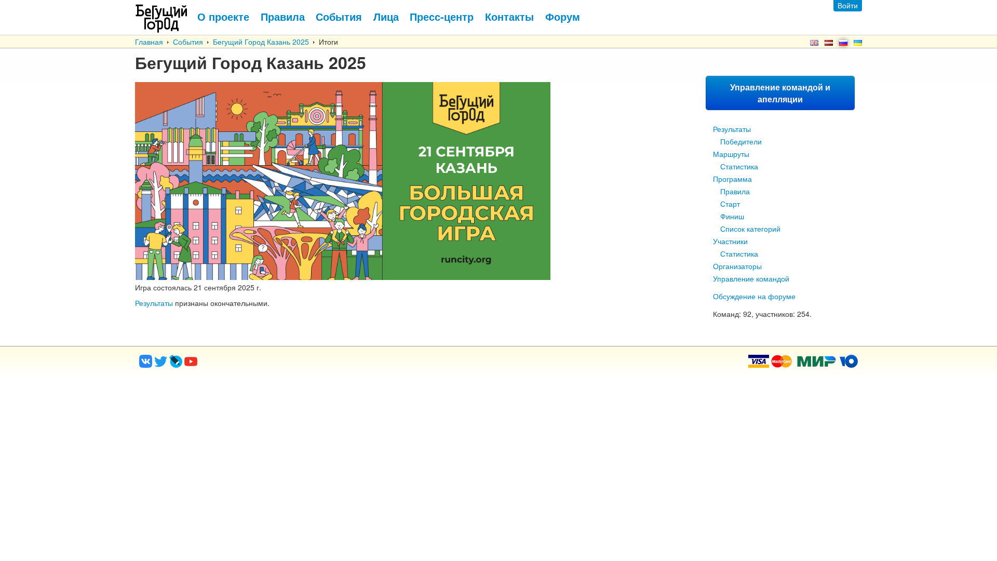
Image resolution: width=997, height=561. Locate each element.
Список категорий (750, 228)
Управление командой (751, 278)
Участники (730, 241)
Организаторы (737, 266)
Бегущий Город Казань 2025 (261, 41)
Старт (730, 203)
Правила (735, 191)
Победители (741, 141)
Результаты (732, 129)
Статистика (739, 166)
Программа (732, 178)
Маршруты (731, 154)
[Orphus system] (233, 364)
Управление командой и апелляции (780, 93)
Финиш (732, 216)
